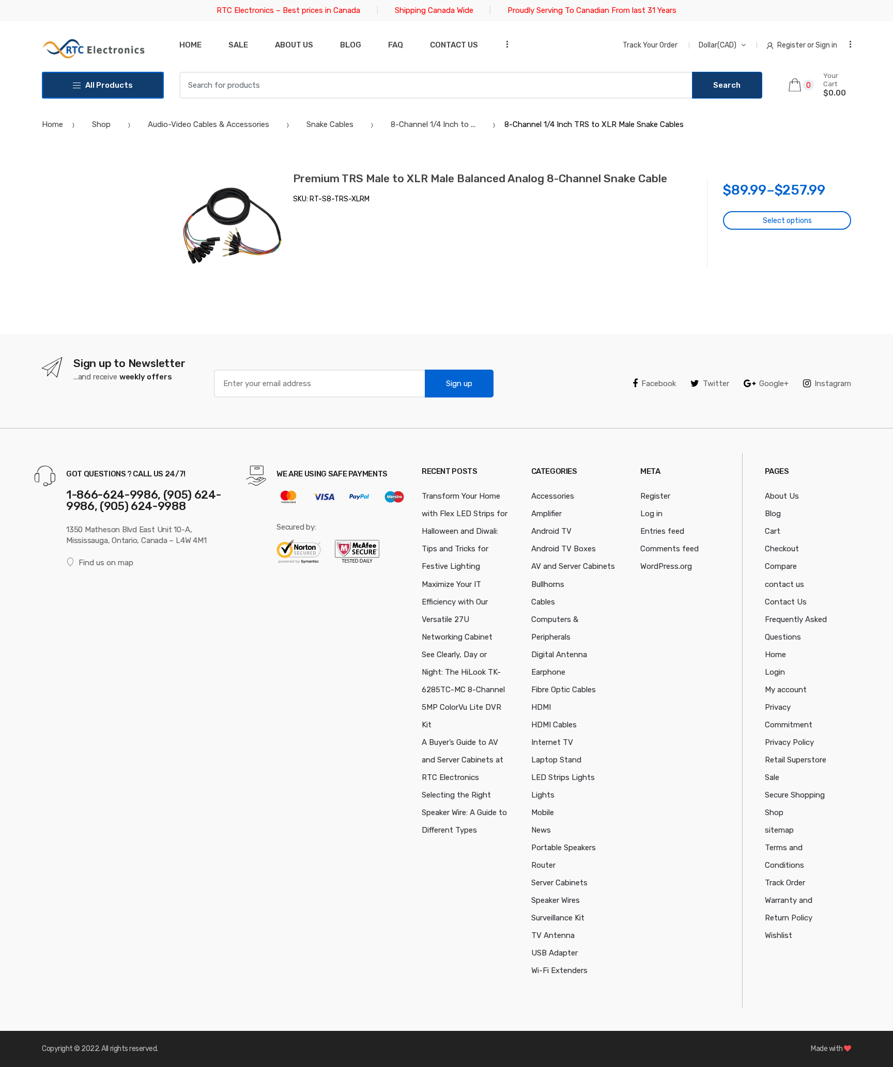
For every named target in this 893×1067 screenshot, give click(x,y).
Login (775, 672)
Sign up (459, 383)
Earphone (548, 672)
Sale (238, 45)
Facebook (658, 383)
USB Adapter (554, 953)
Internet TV (552, 742)
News (541, 830)
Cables (543, 602)
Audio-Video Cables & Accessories (208, 124)
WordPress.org (666, 566)
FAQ (395, 45)
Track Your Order (650, 45)
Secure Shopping (795, 795)
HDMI (541, 707)
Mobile (542, 812)
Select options (787, 220)
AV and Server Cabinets (573, 566)
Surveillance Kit (557, 917)
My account (786, 689)
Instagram (832, 383)
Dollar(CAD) (717, 45)
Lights (543, 795)
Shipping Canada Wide (434, 10)
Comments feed (669, 548)
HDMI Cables (554, 724)
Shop (101, 124)
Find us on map (106, 562)
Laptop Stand (556, 760)
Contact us (454, 45)
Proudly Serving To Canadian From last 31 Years (591, 10)
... (504, 44)
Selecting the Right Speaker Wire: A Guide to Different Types (464, 812)
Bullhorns (547, 584)
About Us (294, 45)
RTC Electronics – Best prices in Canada (288, 10)
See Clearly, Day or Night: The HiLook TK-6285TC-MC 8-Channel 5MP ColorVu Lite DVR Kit (463, 689)
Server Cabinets (559, 882)
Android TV (551, 531)
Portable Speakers (563, 847)
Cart (772, 531)
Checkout (782, 548)
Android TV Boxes (563, 548)
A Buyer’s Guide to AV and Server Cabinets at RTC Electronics (462, 760)
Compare (781, 566)
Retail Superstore (795, 760)
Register (655, 496)
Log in (651, 513)
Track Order (785, 882)
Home (190, 45)
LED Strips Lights (563, 777)
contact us (784, 584)
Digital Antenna (559, 654)
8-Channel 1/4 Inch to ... (433, 124)
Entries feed (662, 531)
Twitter (716, 383)
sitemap (779, 830)
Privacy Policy (789, 742)
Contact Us (786, 602)
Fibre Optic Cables (563, 689)
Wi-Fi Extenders (559, 970)
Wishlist (778, 935)
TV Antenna (553, 935)
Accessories (552, 496)
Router (543, 865)
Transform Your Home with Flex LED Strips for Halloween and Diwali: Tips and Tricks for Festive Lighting (464, 531)
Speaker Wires (555, 900)
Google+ (774, 383)
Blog (350, 45)
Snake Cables (329, 124)
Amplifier (546, 513)
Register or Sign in (807, 45)
